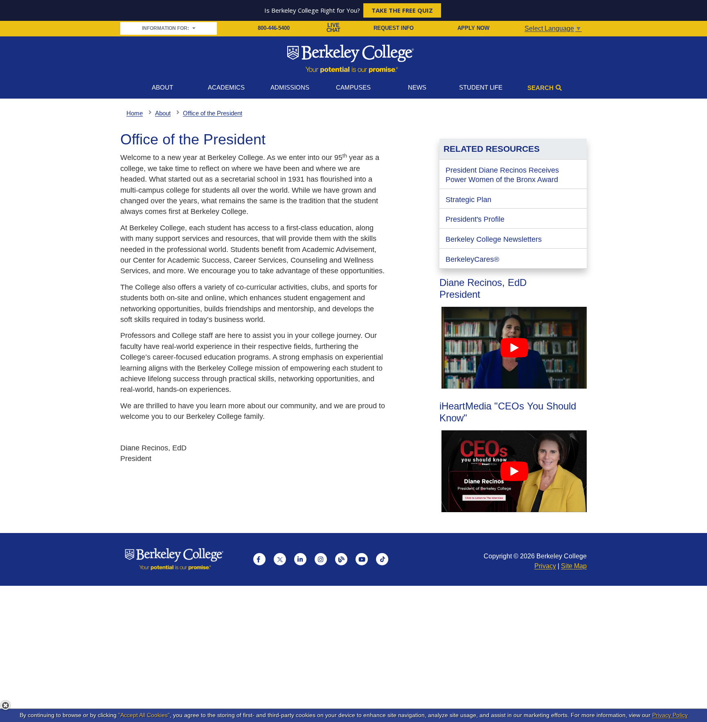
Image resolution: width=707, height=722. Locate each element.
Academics (226, 87)
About (162, 87)
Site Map (574, 565)
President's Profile (475, 219)
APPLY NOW (473, 28)
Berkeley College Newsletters (494, 239)
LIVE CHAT (333, 28)
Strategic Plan (468, 200)
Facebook (259, 559)
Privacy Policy (670, 715)
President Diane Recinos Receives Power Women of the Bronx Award (502, 175)
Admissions (289, 87)
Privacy (545, 565)
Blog (341, 559)
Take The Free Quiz (402, 10)
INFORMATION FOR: (166, 28)
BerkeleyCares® (472, 259)
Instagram (321, 559)
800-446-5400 (274, 28)
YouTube (362, 559)
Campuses (353, 87)
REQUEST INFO (394, 28)
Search (540, 87)
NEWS (417, 87)
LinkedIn (300, 559)
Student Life (480, 87)
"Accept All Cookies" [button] (144, 715)
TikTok (382, 559)
